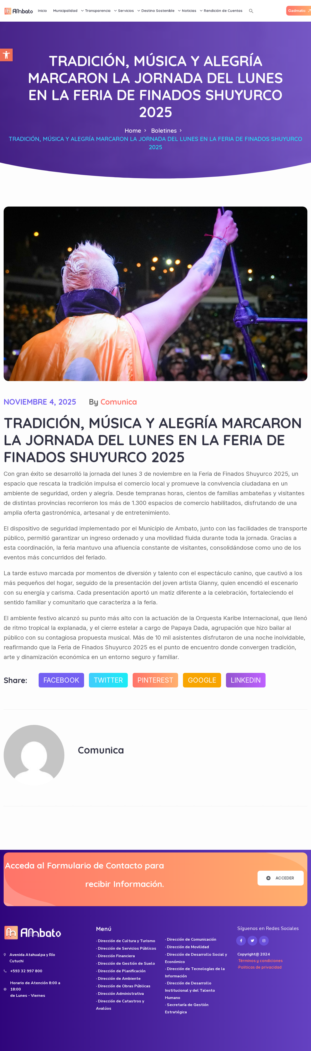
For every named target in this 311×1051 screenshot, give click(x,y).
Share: (15, 680)
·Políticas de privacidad (259, 967)
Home (133, 130)
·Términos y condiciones (260, 960)
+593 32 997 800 (26, 971)
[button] (6, 55)
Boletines (164, 130)
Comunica (119, 402)
